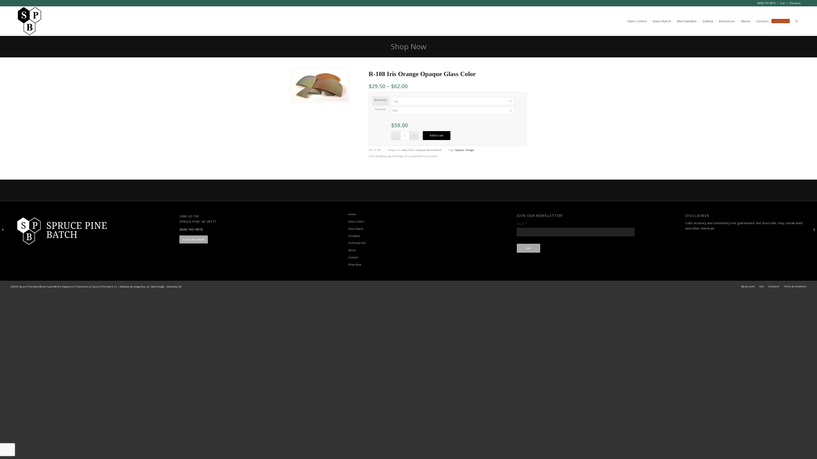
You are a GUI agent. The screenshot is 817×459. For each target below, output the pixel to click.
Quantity (380, 99)
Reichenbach (434, 150)
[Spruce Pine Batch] (29, 21)
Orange (469, 150)
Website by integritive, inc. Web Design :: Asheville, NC (151, 286)
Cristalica (354, 236)
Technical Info (357, 243)
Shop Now (408, 46)
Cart (782, 3)
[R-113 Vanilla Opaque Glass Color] (813, 229)
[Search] (797, 21)
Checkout (795, 3)
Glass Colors (408, 150)
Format (380, 109)
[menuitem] (766, 3)
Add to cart (436, 135)
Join (528, 248)
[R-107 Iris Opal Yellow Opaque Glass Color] (3, 229)
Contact (353, 257)
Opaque (420, 150)
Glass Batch (355, 229)
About (352, 250)
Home (352, 214)
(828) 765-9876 (766, 3)
